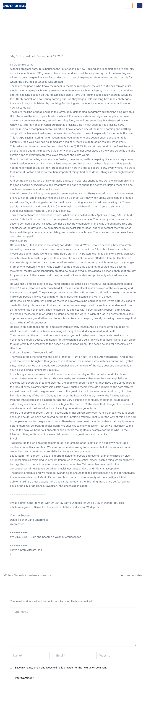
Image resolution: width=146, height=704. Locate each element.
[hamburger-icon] (129, 5)
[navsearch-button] (139, 5)
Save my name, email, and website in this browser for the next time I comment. (61, 667)
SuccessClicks (18, 528)
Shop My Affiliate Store (24, 47)
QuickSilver (19, 541)
